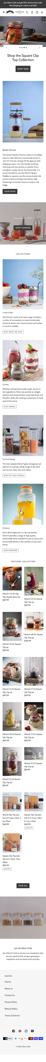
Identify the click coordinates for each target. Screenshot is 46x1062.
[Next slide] (39, 47)
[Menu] (42, 12)
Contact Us (10, 995)
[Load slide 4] (26, 47)
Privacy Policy (11, 1002)
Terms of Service (12, 1015)
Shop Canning (23, 228)
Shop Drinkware (10, 550)
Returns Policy (11, 1009)
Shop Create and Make (13, 332)
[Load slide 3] (24, 47)
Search (8, 981)
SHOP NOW (22, 69)
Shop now (9, 191)
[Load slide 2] (22, 47)
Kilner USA (26, 1047)
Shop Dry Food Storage (14, 475)
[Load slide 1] (20, 47)
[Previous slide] (6, 47)
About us (9, 988)
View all (23, 886)
